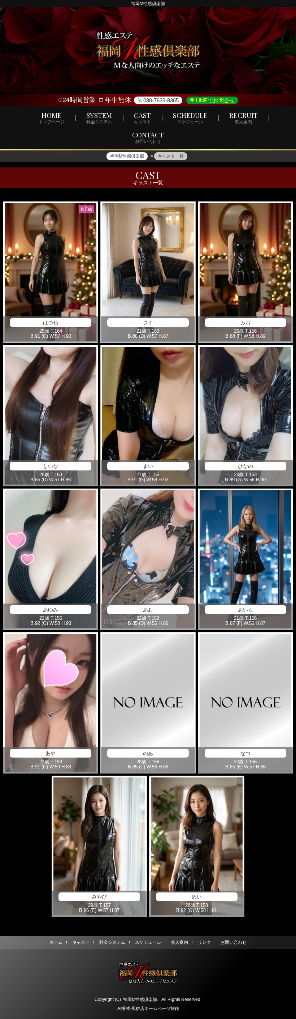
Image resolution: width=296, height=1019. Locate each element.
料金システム (112, 942)
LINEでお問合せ (214, 100)
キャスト (81, 942)
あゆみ (50, 610)
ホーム (55, 942)
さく (148, 322)
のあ (148, 753)
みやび (99, 897)
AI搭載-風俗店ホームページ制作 (148, 1008)
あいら (245, 610)
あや (50, 753)
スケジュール (148, 942)
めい (197, 897)
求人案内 (179, 942)
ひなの (245, 466)
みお (245, 322)
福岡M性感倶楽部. (140, 999)
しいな (50, 466)
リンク (204, 942)
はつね (50, 322)
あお (148, 610)
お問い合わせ (234, 942)
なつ (245, 753)
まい (148, 466)
